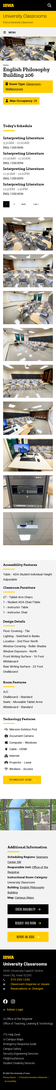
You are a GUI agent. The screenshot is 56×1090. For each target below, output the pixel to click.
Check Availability (25, 909)
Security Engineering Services (20, 1053)
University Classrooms (25, 16)
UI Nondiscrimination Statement (33, 1077)
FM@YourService (13, 1058)
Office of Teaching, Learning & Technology (28, 1023)
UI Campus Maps (13, 1039)
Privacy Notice (9, 1077)
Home (6, 65)
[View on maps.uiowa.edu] (28, 801)
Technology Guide (20, 780)
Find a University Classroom (18, 22)
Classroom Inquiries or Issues (30, 984)
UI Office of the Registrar (17, 1018)
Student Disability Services (19, 1063)
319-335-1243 (20, 979)
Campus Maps (24, 897)
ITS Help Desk (11, 1034)
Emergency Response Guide (19, 1044)
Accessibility (10, 1081)
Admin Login (15, 1009)
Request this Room (26, 923)
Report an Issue (26, 937)
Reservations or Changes (26, 988)
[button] (49, 5)
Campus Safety (12, 1048)
